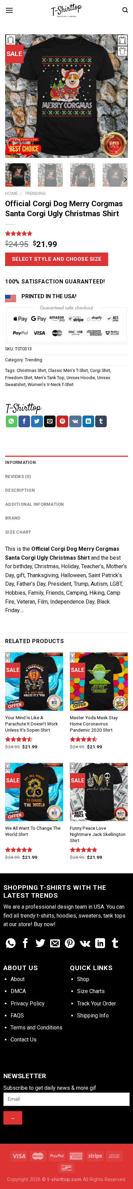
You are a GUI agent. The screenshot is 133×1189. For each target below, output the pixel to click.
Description (20, 490)
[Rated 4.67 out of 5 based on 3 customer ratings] (66, 233)
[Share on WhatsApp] (11, 421)
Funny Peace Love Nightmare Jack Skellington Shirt (97, 834)
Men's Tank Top (49, 377)
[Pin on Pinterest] (62, 421)
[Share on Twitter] (37, 421)
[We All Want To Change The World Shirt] (34, 792)
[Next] (117, 96)
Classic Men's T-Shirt (68, 370)
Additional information (34, 504)
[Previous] (16, 96)
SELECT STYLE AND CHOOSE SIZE (57, 259)
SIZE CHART (18, 532)
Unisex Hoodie (80, 377)
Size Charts (91, 991)
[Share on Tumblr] (101, 421)
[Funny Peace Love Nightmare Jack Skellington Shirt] (99, 792)
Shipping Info (93, 1015)
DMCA (18, 991)
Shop (83, 979)
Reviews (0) (18, 476)
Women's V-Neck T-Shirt (51, 384)
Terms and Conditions (36, 1027)
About (18, 979)
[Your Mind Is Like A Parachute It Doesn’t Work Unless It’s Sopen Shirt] (34, 681)
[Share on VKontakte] (75, 421)
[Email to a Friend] (50, 421)
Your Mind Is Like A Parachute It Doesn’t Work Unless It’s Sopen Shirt (31, 723)
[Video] (14, 144)
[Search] (125, 10)
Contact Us (23, 1039)
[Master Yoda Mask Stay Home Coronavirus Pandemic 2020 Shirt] (99, 681)
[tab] (66, 462)
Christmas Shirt (31, 370)
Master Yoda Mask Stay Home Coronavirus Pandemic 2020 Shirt (94, 723)
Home (11, 193)
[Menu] (9, 10)
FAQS (17, 1015)
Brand (12, 518)
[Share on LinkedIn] (88, 421)
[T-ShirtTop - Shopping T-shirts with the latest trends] (66, 10)
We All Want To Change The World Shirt (32, 831)
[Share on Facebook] (24, 421)
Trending (35, 193)
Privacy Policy (28, 1003)
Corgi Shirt (100, 370)
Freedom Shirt (18, 377)
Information (20, 462)
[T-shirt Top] (23, 408)
